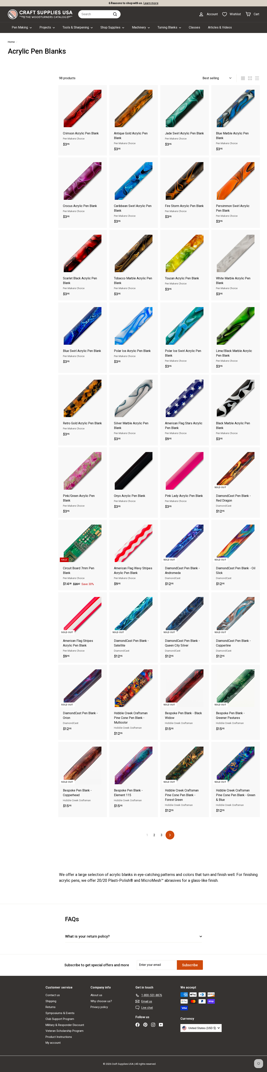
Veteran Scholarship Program (64, 1031)
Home (11, 41)
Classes (194, 27)
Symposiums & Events (60, 1013)
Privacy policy (99, 1007)
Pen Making (20, 27)
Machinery (139, 27)
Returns (51, 1007)
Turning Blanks (168, 27)
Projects (45, 27)
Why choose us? (101, 1001)
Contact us (53, 995)
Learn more (150, 3)
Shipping (51, 1001)
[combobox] (99, 14)
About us (96, 995)
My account (53, 1042)
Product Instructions (59, 1037)
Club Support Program (60, 1019)
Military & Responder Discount (65, 1025)
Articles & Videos (220, 27)
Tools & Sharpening (76, 27)
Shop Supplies (110, 27)
